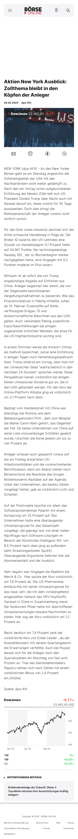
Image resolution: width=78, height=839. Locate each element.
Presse (71, 823)
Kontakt (46, 828)
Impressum (68, 828)
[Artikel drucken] (30, 153)
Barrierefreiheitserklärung (16, 823)
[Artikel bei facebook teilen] (47, 153)
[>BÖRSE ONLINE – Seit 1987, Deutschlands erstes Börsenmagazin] (33, 10)
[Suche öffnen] (68, 10)
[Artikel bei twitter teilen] (64, 153)
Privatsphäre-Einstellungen (17, 828)
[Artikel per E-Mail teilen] (13, 153)
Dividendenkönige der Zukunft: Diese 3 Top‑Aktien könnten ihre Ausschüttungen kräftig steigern (38, 791)
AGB (58, 823)
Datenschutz (42, 823)
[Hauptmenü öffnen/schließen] (10, 10)
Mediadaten (9, 834)
